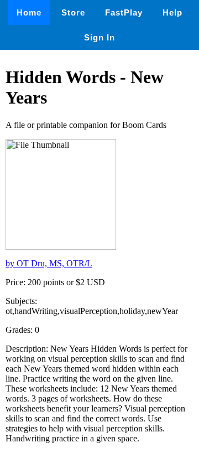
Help (172, 12)
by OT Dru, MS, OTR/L (49, 263)
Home (29, 12)
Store (73, 12)
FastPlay (124, 12)
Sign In (99, 37)
